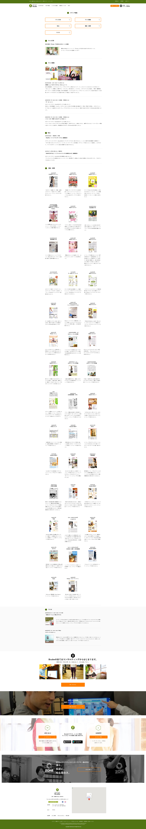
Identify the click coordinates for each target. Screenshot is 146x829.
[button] (41, 5)
